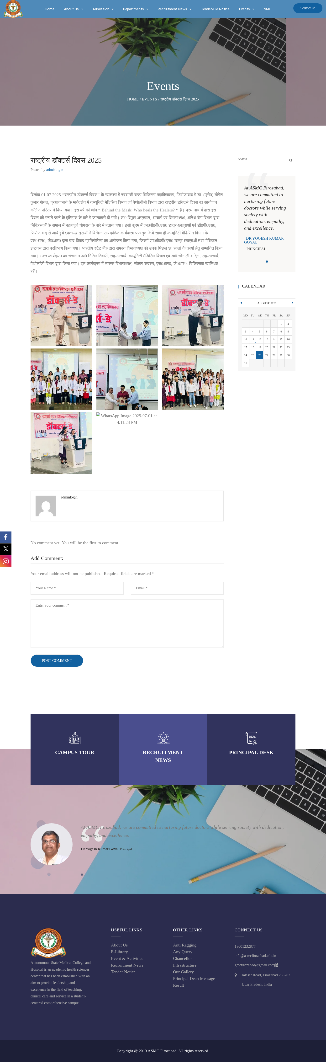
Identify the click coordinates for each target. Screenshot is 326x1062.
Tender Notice (123, 971)
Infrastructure (184, 965)
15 (281, 339)
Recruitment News (172, 9)
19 (259, 347)
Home (49, 9)
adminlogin (54, 170)
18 (252, 347)
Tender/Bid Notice (215, 9)
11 (252, 339)
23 (288, 347)
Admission (101, 9)
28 (274, 355)
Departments (133, 9)
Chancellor (182, 958)
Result (178, 985)
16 (288, 339)
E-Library (119, 951)
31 (245, 363)
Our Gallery (183, 971)
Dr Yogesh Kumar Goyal (264, 240)
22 (281, 347)
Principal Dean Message (194, 978)
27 (266, 355)
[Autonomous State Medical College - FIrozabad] (13, 9)
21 (274, 347)
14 (274, 339)
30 (288, 355)
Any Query (182, 951)
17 (245, 347)
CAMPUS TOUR (74, 752)
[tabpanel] (266, 218)
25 (252, 355)
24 (245, 355)
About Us (71, 9)
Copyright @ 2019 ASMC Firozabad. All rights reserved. (163, 1051)
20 (266, 347)
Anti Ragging (184, 945)
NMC (267, 9)
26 (259, 355)
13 (266, 339)
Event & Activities (127, 958)
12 (259, 339)
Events (244, 9)
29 (281, 355)
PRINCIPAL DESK (251, 752)
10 (245, 339)
